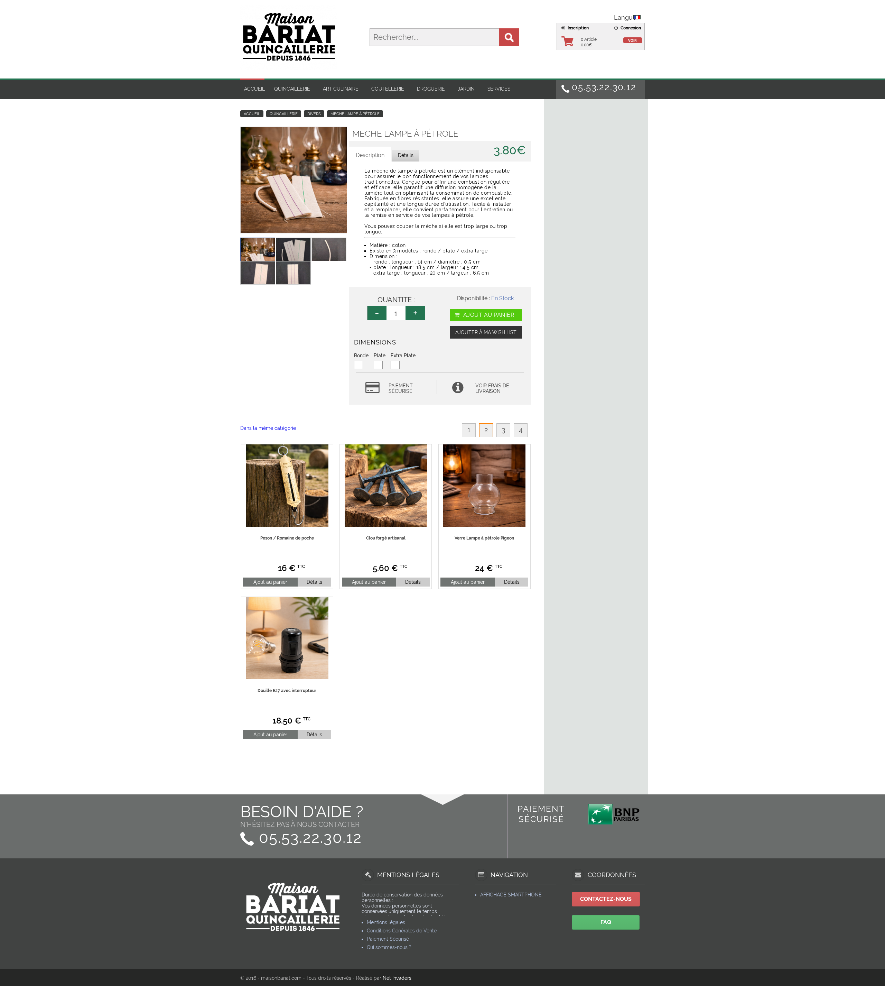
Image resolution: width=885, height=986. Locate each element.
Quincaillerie (292, 89)
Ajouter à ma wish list (485, 332)
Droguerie (431, 89)
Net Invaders (397, 978)
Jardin (466, 89)
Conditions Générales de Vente (402, 930)
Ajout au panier (488, 315)
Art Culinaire (340, 89)
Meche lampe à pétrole (355, 114)
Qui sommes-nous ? (389, 947)
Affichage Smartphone (511, 894)
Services (498, 89)
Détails (314, 582)
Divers (314, 114)
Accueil (254, 89)
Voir (632, 41)
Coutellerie (387, 89)
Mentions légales (386, 922)
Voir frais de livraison (492, 388)
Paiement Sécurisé (388, 939)
